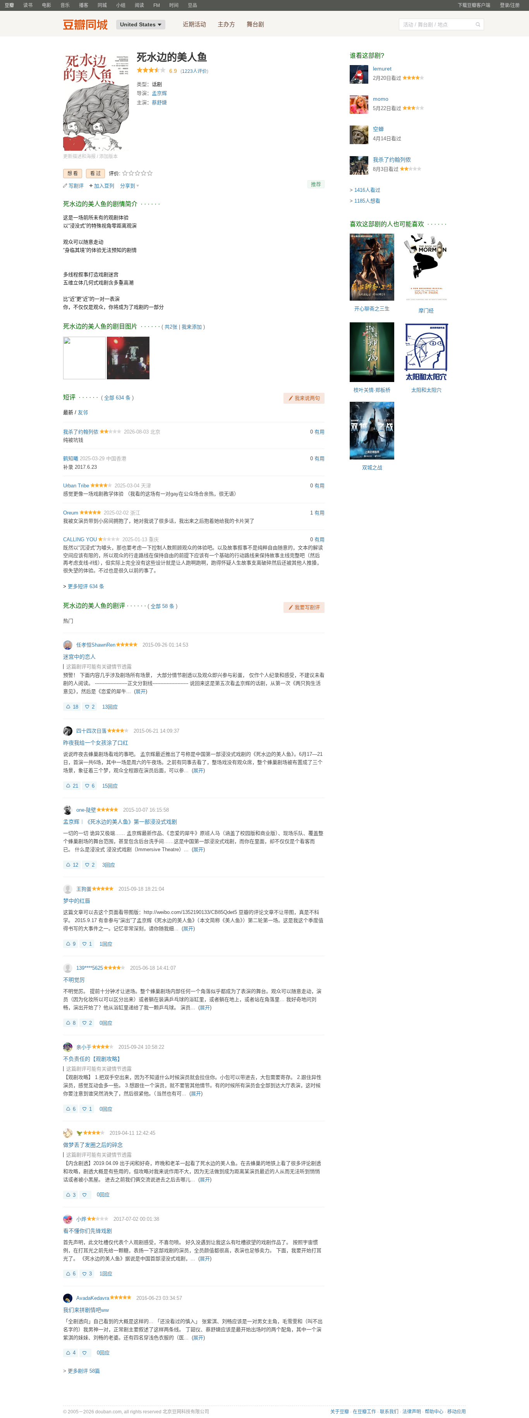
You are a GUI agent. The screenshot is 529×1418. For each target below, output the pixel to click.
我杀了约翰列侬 (80, 432)
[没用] (85, 1195)
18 (75, 707)
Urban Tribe (76, 486)
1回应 (106, 944)
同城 (102, 5)
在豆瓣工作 (364, 1412)
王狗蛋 (83, 889)
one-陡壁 (86, 810)
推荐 (316, 184)
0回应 (106, 1023)
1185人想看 (367, 201)
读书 (28, 5)
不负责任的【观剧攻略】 (93, 1059)
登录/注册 (510, 5)
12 (75, 865)
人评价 (194, 71)
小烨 (81, 1219)
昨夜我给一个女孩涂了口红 (95, 743)
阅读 (139, 5)
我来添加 (192, 327)
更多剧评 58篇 (84, 1371)
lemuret (382, 68)
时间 (174, 5)
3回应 (108, 865)
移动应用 (456, 1412)
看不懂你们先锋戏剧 (87, 1231)
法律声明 (411, 1412)
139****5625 (89, 968)
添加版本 (108, 156)
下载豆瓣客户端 (474, 5)
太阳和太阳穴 (426, 390)
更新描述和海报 (79, 156)
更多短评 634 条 (86, 586)
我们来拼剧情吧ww (86, 1310)
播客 (83, 5)
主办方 (226, 24)
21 (75, 786)
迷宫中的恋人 (79, 657)
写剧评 (76, 186)
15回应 (110, 786)
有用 (319, 432)
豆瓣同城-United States (87, 25)
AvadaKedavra (92, 1298)
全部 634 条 (117, 398)
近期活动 (194, 24)
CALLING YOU (80, 539)
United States (138, 24)
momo (380, 99)
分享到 (127, 186)
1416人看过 (367, 190)
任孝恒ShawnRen (95, 645)
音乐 (65, 5)
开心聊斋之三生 (372, 308)
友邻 (83, 412)
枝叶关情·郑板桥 (372, 390)
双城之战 (372, 467)
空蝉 (378, 129)
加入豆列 (104, 186)
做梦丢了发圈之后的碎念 (93, 1145)
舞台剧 (255, 24)
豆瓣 (9, 5)
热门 (68, 621)
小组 (120, 5)
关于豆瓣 (339, 1412)
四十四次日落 (91, 731)
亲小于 (83, 1047)
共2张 (171, 327)
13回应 (110, 707)
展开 (141, 691)
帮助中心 (434, 1412)
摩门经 (426, 310)
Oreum (70, 513)
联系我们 (389, 1412)
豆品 (192, 5)
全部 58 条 (162, 606)
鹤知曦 (70, 458)
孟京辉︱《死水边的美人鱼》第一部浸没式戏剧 (120, 822)
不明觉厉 (74, 980)
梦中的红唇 (76, 901)
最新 (68, 412)
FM (156, 5)
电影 (46, 5)
